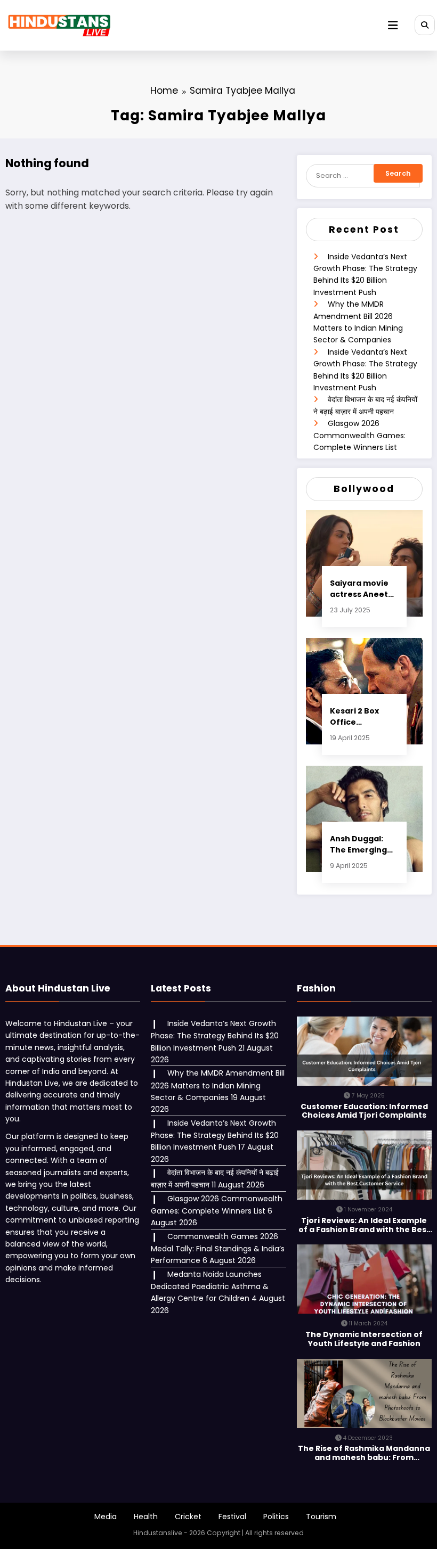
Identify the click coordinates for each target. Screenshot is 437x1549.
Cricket (188, 1516)
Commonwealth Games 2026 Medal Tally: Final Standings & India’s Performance (218, 1248)
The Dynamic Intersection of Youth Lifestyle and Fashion (364, 1339)
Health (146, 1516)
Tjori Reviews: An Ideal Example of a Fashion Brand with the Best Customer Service (364, 1225)
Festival (232, 1516)
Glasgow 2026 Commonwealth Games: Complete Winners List (359, 435)
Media (105, 1516)
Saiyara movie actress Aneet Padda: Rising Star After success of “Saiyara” (359, 588)
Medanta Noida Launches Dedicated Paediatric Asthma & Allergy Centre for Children (210, 1286)
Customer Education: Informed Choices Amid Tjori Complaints (364, 1111)
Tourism (321, 1516)
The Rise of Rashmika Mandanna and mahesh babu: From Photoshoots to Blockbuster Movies (364, 1453)
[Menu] (393, 25)
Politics (276, 1516)
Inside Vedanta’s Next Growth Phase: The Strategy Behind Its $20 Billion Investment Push (215, 1035)
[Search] (425, 25)
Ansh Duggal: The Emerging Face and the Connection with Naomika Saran (364, 844)
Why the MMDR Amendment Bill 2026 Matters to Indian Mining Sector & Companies (218, 1085)
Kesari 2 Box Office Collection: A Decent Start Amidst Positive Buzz (361, 716)
